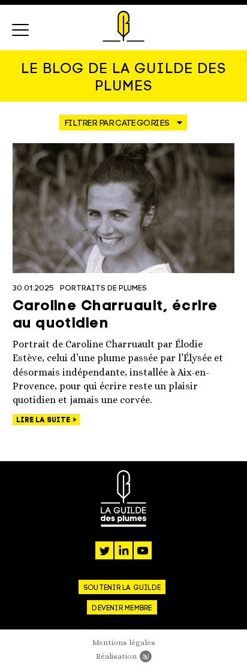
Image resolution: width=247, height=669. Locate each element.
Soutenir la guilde (122, 588)
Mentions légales (123, 642)
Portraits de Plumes (103, 288)
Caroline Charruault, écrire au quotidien (115, 315)
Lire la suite (44, 420)
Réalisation (124, 656)
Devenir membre (122, 608)
